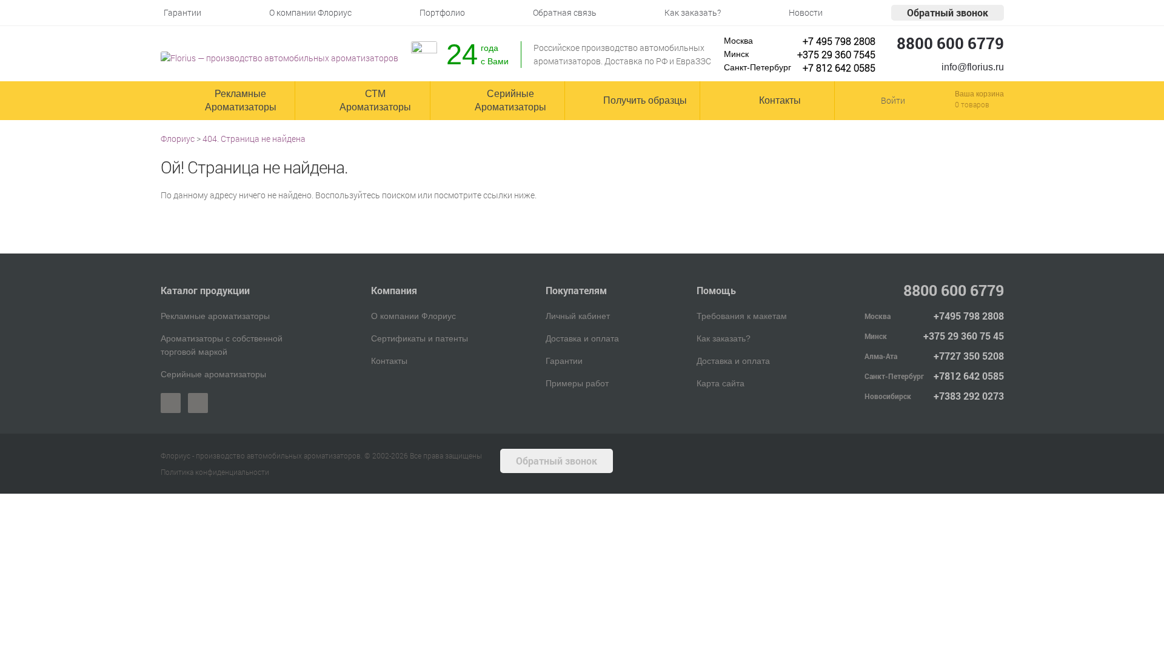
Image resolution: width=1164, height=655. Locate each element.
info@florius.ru (973, 67)
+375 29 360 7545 (836, 54)
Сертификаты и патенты (419, 338)
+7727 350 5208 (969, 355)
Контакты (389, 361)
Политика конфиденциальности (215, 472)
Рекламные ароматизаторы (215, 316)
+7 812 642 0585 (839, 67)
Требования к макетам (742, 316)
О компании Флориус (413, 316)
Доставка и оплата (582, 338)
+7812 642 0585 (969, 375)
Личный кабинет (578, 316)
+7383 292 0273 (969, 395)
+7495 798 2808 (969, 315)
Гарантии (564, 361)
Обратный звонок (947, 12)
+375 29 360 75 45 (963, 335)
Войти (893, 100)
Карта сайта (720, 383)
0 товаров (972, 104)
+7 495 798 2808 (839, 41)
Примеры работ (577, 383)
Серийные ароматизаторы (213, 374)
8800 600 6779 (950, 43)
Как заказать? (724, 338)
